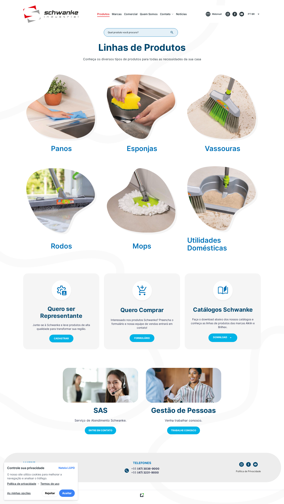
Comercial (131, 14)
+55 (145, 468)
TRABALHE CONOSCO (183, 430)
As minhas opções (19, 493)
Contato (165, 14)
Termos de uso (49, 483)
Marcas (117, 14)
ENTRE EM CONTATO (100, 430)
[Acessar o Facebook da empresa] (234, 14)
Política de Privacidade (248, 471)
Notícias (181, 14)
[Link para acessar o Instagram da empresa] (241, 464)
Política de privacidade (21, 483)
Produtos (103, 14)
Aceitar (67, 493)
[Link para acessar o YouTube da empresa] (255, 464)
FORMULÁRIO (142, 338)
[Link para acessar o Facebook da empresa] (248, 464)
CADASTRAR (61, 338)
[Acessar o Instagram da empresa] (227, 14)
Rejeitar (50, 493)
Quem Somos (149, 14)
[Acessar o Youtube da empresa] (241, 14)
